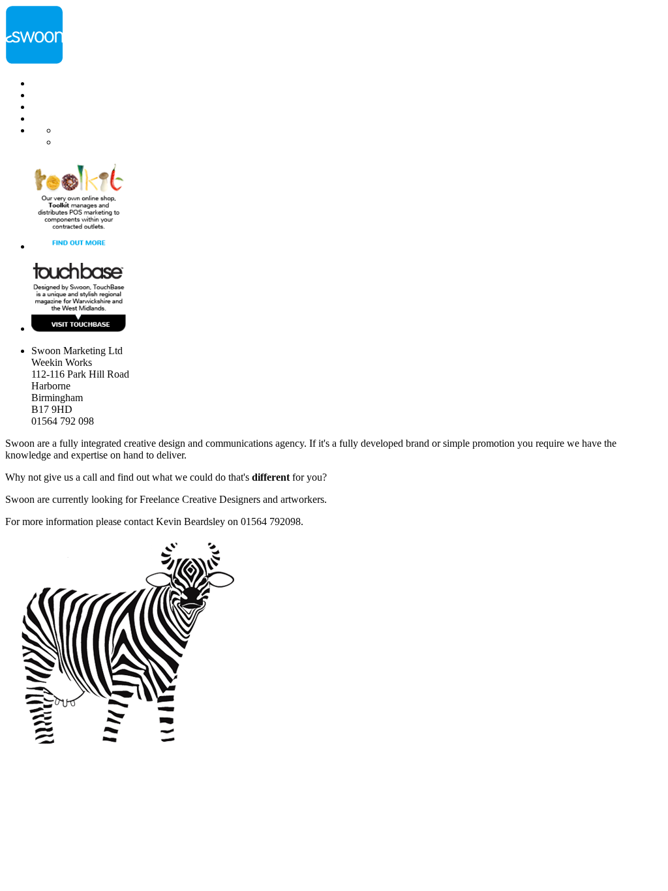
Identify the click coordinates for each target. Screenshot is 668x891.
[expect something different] (34, 61)
